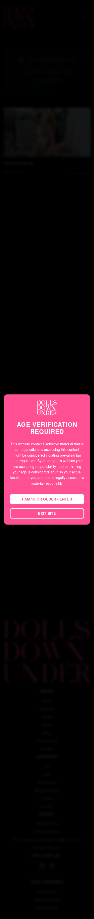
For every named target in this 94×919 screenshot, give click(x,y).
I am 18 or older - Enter (47, 499)
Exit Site (47, 513)
